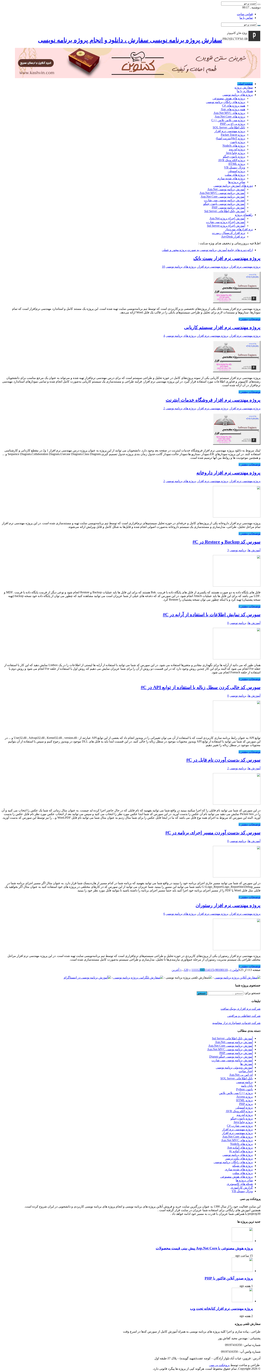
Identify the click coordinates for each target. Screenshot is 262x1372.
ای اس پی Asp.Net (241, 1074)
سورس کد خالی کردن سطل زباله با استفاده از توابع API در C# (200, 687)
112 (198, 969)
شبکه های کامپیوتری (240, 1184)
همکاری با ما (245, 91)
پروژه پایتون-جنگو (234, 156)
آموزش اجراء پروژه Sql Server (226, 225)
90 (216, 969)
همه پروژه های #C (233, 105)
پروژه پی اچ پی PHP (232, 123)
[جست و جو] (258, 4)
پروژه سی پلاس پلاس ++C (228, 120)
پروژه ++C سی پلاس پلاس (236, 1093)
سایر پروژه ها (236, 182)
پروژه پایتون (237, 142)
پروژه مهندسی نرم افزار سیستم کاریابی (222, 327)
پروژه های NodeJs (233, 145)
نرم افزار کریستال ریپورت (228, 233)
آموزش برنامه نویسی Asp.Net (226, 189)
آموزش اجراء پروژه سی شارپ (225, 222)
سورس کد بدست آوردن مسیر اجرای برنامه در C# (212, 832)
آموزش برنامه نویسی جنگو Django (231, 1056)
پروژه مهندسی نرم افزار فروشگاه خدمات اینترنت (213, 399)
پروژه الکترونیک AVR (231, 160)
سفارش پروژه (244, 87)
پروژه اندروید (237, 149)
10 (163, 266)
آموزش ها (254, 550)
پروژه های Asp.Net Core (230, 116)
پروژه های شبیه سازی (231, 178)
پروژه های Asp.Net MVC (229, 112)
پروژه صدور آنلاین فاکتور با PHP (229, 1278)
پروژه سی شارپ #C (240, 1125)
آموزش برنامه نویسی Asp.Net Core (223, 196)
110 (225, 969)
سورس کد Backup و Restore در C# (226, 541)
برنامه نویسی (238, 550)
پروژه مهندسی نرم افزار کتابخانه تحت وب (221, 1309)
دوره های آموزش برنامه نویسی (233, 185)
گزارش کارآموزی (242, 1187)
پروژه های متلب (235, 174)
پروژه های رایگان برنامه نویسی (225, 102)
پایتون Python (244, 1089)
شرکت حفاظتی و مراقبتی (243, 1015)
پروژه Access (244, 1096)
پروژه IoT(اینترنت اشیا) (230, 138)
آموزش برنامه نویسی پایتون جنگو (224, 203)
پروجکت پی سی (219, 1365)
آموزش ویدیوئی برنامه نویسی (234, 1067)
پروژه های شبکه (242, 1165)
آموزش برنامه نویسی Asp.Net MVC (222, 193)
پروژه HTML (236, 163)
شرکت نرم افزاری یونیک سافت (240, 1008)
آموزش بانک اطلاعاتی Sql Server (224, 211)
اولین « (234, 969)
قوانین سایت (245, 14)
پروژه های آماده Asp (240, 1147)
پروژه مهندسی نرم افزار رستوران (228, 905)
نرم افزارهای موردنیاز (239, 229)
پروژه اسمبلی (236, 171)
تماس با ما (246, 17)
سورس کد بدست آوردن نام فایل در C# (223, 759)
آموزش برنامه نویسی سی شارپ (224, 200)
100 (220, 969)
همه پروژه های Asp (233, 109)
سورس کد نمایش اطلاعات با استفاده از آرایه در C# (211, 614)
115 (211, 969)
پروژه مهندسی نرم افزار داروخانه (228, 472)
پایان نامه (247, 1085)
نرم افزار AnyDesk (233, 236)
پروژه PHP (246, 1103)
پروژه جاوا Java (235, 153)
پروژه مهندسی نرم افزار (229, 131)
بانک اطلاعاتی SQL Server (229, 127)
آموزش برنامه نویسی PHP (228, 207)
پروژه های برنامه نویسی (237, 94)
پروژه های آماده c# (241, 1151)
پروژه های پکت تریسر (239, 1158)
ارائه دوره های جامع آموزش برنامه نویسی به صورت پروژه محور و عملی (207, 250)
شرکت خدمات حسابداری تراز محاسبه (236, 1023)
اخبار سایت (246, 1071)
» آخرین (176, 969)
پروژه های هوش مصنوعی (229, 98)
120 (186, 969)
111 (193, 969)
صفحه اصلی (245, 83)
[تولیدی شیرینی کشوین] (137, 77)
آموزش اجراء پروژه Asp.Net (227, 218)
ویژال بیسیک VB (234, 167)
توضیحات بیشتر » (249, 319)
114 (207, 969)
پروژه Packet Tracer (233, 134)
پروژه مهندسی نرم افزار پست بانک (226, 258)
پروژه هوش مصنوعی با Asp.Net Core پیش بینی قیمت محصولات (204, 1248)
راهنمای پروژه (244, 214)
